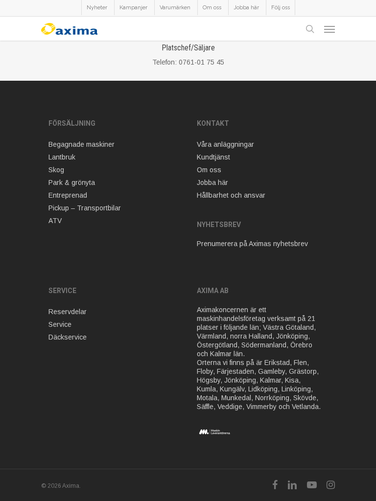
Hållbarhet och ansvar (231, 195)
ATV (55, 221)
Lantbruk (61, 157)
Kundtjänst (213, 157)
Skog (56, 170)
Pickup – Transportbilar (84, 208)
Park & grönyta (71, 182)
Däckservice (67, 337)
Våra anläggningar (225, 144)
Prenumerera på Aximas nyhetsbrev (252, 244)
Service (59, 324)
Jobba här (212, 182)
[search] (310, 29)
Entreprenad (67, 195)
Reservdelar (67, 312)
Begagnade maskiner (81, 144)
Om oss (209, 170)
